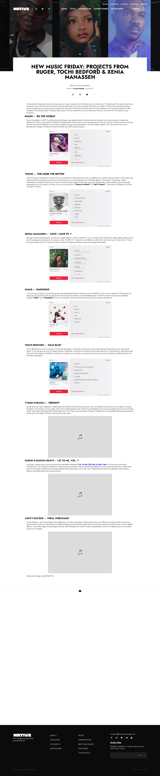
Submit (140, 755)
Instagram (36, 9)
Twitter (43, 9)
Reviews (105, 4)
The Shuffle (84, 753)
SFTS (128, 9)
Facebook (49, 9)
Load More (80, 715)
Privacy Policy (137, 769)
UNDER (136, 9)
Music (64, 9)
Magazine (55, 740)
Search (143, 8)
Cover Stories (101, 9)
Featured (83, 748)
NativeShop (114, 4)
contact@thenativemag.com (122, 734)
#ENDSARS (143, 4)
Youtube (131, 738)
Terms (145, 769)
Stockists (124, 4)
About (53, 735)
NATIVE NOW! (117, 9)
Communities (84, 9)
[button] (79, 54)
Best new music (86, 744)
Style (73, 9)
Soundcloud (126, 738)
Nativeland (134, 4)
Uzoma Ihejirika (79, 88)
